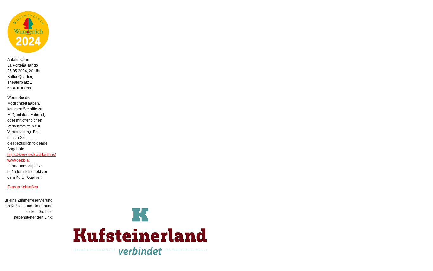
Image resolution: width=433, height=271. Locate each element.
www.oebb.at (18, 160)
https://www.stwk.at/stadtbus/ (31, 154)
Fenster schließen (22, 187)
